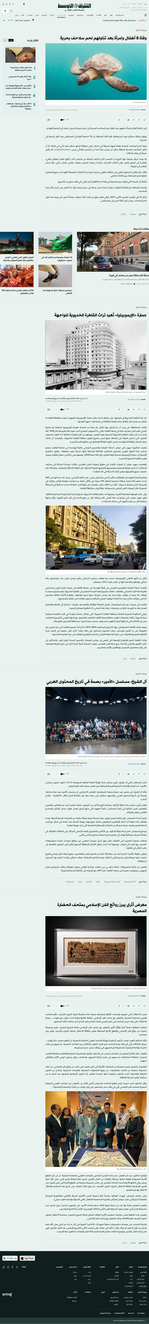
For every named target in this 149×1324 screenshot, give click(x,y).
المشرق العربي (140, 1283)
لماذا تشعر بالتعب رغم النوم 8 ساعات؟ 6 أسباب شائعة (21, 68)
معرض (133, 1242)
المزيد (16, 15)
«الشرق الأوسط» (134, 109)
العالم (111, 15)
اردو (129, 4)
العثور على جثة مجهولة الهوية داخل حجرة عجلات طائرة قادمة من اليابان (18, 87)
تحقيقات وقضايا (114, 1301)
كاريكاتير (116, 1276)
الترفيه (89, 881)
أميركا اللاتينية (129, 1286)
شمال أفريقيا (140, 1279)
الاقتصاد (98, 15)
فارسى (124, 4)
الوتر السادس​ (87, 1276)
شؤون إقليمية (143, 1286)
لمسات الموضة (143, 1304)
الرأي (105, 15)
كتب (89, 1272)
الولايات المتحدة (128, 1272)
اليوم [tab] (11, 40)
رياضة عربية (129, 1301)
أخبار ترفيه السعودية (112, 881)
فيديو (37, 15)
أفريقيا (131, 1283)
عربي (145, 4)
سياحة (133, 658)
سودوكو (74, 1301)
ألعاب (22, 15)
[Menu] (145, 15)
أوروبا (131, 1276)
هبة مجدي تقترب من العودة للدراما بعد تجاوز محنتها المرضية (18, 96)
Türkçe (134, 4)
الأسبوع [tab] (5, 40)
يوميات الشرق (141, 30)
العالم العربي (143, 1272)
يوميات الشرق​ (61, 15)
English (140, 4)
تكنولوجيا (71, 15)
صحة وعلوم (80, 15)
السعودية (70, 881)
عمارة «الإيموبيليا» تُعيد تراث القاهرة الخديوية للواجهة (100, 315)
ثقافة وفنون (89, 15)
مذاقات (144, 1297)
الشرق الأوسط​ (119, 15)
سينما (80, 881)
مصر (125, 658)
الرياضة (52, 15)
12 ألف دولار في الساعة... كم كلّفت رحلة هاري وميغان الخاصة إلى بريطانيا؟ (19, 106)
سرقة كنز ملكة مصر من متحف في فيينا (129, 275)
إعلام (89, 1283)
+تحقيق (116, 1304)
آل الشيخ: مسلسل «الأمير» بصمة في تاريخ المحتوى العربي (96, 682)
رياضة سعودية (128, 1297)
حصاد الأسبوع (115, 1297)
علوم (75, 1276)
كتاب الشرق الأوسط (113, 1279)
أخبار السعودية (130, 881)
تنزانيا (123, 214)
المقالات (117, 1272)
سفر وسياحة (143, 1301)
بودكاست (29, 15)
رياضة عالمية (129, 1304)
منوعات (133, 214)
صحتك (75, 1272)
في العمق (44, 15)
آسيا (131, 1279)
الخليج (142, 1276)
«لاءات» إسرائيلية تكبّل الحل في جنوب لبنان (120, 20)
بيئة (75, 1279)
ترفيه (98, 881)
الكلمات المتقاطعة (72, 1297)
